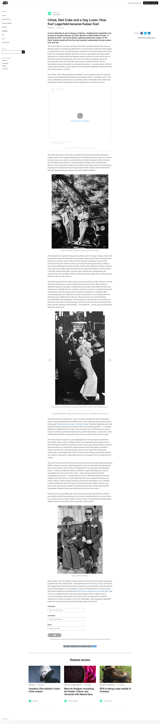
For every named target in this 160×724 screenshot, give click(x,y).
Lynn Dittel (56, 14)
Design (4, 27)
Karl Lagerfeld (75, 646)
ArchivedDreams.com (134, 3)
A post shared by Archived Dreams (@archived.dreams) (80, 148)
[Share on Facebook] (142, 33)
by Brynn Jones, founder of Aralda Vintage (72, 424)
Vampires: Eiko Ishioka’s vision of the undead (44, 690)
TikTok (4, 66)
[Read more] (44, 674)
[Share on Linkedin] (149, 33)
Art (3, 34)
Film (3, 38)
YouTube (5, 69)
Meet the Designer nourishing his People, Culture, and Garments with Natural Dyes (79, 691)
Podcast (4, 60)
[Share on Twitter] (146, 33)
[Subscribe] (23, 51)
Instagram (5, 63)
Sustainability (7, 23)
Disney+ (83, 646)
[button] (69, 410)
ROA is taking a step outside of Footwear (115, 690)
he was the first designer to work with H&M (92, 591)
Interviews (5, 42)
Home (4, 15)
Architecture (6, 19)
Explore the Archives (150, 3)
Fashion (5, 31)
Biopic (89, 646)
